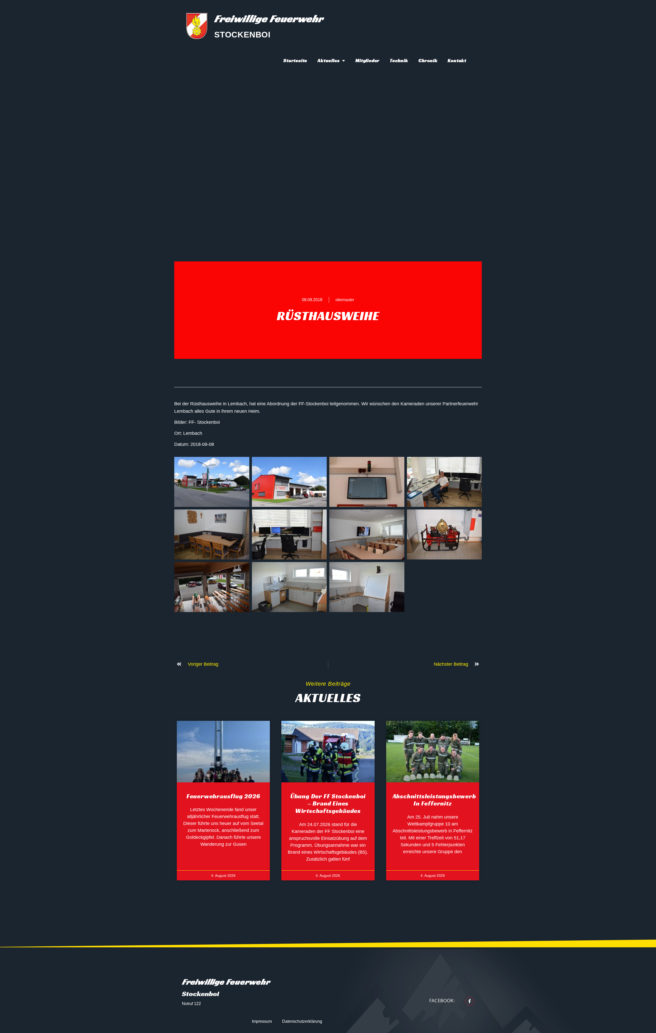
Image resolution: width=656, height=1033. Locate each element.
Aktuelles (328, 60)
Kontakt (457, 60)
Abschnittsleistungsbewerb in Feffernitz (434, 800)
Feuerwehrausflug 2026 (223, 796)
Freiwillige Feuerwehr (268, 18)
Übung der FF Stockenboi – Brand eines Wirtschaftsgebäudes (328, 803)
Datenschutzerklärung (302, 1021)
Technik (399, 60)
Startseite (295, 60)
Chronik (428, 60)
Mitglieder (367, 60)
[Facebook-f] (469, 1001)
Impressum (262, 1021)
